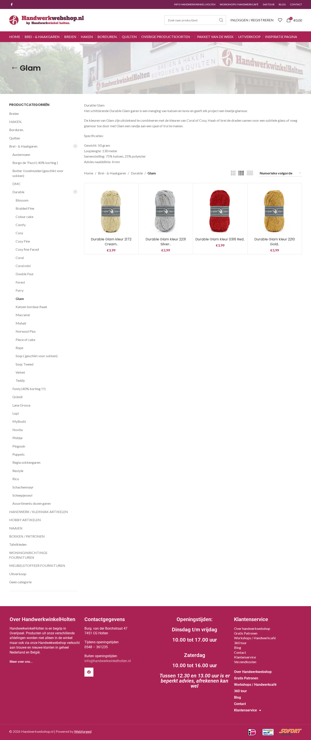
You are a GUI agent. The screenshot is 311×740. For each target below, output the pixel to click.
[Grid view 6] (250, 173)
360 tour (240, 643)
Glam (20, 299)
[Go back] (14, 68)
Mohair (21, 323)
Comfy (21, 225)
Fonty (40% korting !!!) (29, 389)
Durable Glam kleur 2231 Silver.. (166, 241)
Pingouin (18, 446)
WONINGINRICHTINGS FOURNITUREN (28, 555)
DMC (16, 184)
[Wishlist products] (280, 20)
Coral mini (23, 266)
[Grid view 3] (233, 173)
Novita (17, 430)
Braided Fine (25, 208)
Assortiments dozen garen (31, 503)
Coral (20, 258)
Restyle (17, 471)
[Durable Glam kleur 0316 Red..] (220, 210)
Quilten (14, 138)
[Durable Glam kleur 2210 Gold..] (275, 210)
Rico (15, 479)
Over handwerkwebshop (252, 628)
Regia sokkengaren (26, 462)
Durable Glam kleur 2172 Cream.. (111, 241)
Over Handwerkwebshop (253, 672)
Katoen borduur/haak (31, 307)
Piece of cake (25, 340)
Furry (20, 290)
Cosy (19, 233)
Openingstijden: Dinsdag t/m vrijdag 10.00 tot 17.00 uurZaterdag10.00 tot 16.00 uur (194, 652)
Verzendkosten (245, 662)
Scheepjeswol (22, 495)
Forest (20, 282)
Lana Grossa (21, 405)
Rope (19, 348)
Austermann (21, 154)
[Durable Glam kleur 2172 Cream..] (111, 210)
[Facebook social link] (11, 4)
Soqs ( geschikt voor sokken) (36, 356)
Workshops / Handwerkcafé (255, 638)
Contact (240, 652)
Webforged (82, 731)
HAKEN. (15, 122)
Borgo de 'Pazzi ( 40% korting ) (35, 163)
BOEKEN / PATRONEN (27, 536)
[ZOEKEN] (221, 20)
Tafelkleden (18, 544)
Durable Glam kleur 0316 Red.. (220, 239)
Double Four (25, 274)
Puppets (18, 454)
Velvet (20, 372)
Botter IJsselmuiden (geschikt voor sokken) (37, 173)
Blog (237, 647)
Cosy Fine (23, 241)
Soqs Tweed (24, 364)
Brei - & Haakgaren (23, 146)
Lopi (15, 413)
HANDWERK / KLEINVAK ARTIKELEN (38, 512)
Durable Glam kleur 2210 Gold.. (274, 241)
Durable (18, 192)
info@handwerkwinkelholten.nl (107, 661)
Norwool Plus (26, 331)
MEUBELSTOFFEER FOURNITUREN (37, 565)
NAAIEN (15, 528)
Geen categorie (20, 582)
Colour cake (24, 217)
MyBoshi (19, 421)
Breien (14, 113)
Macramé (23, 315)
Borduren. (16, 130)
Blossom (22, 200)
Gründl (17, 397)
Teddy (20, 380)
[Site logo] (46, 20)
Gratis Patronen (245, 633)
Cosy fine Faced (27, 249)
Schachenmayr (23, 487)
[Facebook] (88, 672)
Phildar (17, 438)
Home (88, 173)
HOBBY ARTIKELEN (25, 520)
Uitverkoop (17, 574)
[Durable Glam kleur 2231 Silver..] (166, 210)
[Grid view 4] (241, 173)
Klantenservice (245, 657)
